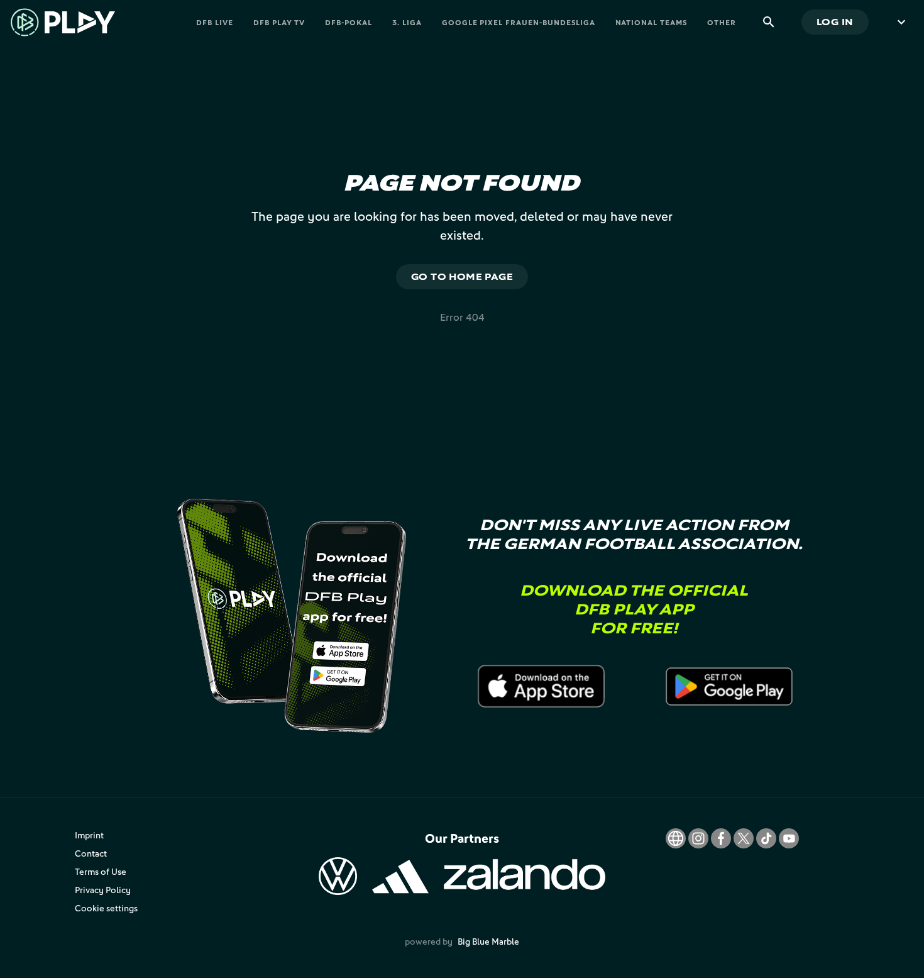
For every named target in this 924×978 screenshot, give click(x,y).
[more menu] (901, 22)
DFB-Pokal (348, 22)
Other (721, 22)
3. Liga (407, 22)
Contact (91, 853)
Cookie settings (106, 908)
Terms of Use (100, 871)
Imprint (89, 835)
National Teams (651, 22)
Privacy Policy (103, 889)
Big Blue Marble (488, 941)
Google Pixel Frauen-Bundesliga (518, 22)
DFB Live (214, 22)
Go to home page (462, 276)
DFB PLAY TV (279, 22)
